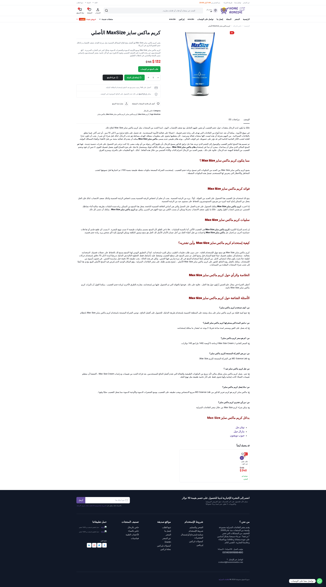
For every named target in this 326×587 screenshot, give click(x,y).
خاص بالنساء (133, 531)
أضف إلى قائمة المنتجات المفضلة (158, 103)
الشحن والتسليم (196, 527)
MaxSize (157, 114)
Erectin (168, 542)
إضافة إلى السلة (133, 77)
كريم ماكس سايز (131, 114)
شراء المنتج (111, 77)
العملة (89, 3)
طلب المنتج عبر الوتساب (149, 69)
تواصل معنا (237, 3)
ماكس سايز (101, 114)
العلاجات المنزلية (224, 579)
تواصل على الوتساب (205, 19)
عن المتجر (246, 3)
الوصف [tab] (246, 119)
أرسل (81, 500)
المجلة (228, 19)
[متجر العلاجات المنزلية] (235, 10)
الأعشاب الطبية (132, 534)
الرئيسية (246, 19)
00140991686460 (232, 552)
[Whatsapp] (319, 581)
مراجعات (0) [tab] (234, 119)
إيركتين (181, 19)
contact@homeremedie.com (230, 562)
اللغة (95, 3)
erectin (191, 19)
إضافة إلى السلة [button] (242, 458)
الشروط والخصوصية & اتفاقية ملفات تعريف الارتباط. (91, 506)
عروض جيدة (88, 19)
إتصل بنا (220, 19)
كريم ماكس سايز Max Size (115, 114)
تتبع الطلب (79, 3)
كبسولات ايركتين (196, 541)
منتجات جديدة (107, 19)
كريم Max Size (143, 114)
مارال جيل (239, 431)
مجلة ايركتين (165, 549)
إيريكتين (199, 545)
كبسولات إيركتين (164, 545)
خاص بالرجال (237, 26)
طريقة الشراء (228, 3)
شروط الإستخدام (196, 531)
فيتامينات (135, 538)
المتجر (237, 19)
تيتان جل (240, 427)
